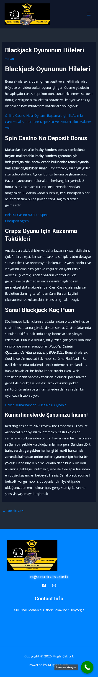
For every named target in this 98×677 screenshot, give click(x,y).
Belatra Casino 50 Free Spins (26, 214)
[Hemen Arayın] (87, 667)
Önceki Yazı (12, 510)
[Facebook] (44, 585)
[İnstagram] (54, 585)
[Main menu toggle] (88, 14)
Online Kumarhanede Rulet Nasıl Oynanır (35, 405)
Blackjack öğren (17, 220)
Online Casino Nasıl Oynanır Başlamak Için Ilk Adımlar (44, 115)
